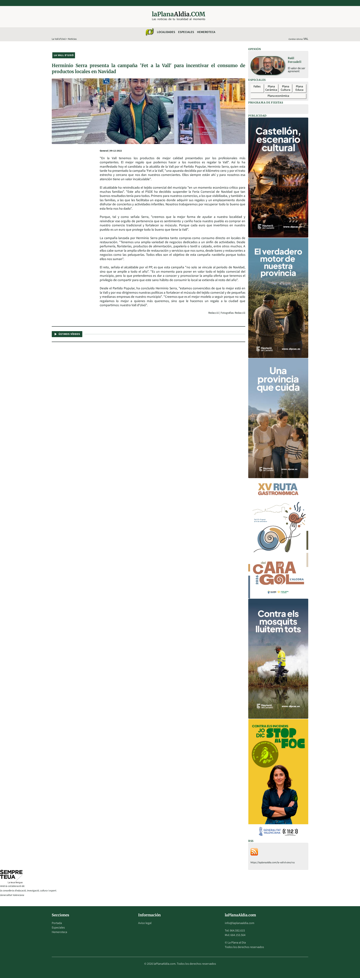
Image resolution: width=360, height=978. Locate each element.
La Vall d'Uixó (59, 39)
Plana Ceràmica (271, 88)
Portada (57, 923)
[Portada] (149, 32)
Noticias (72, 39)
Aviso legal (145, 923)
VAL (306, 39)
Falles (257, 86)
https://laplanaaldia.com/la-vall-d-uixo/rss (272, 862)
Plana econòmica (278, 96)
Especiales (186, 32)
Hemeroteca (206, 32)
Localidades (166, 32)
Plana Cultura (285, 88)
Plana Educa (299, 88)
